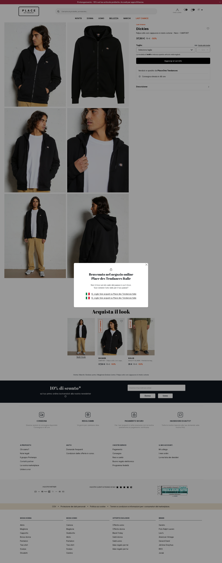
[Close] (146, 265)
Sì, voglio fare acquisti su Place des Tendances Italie (113, 294)
